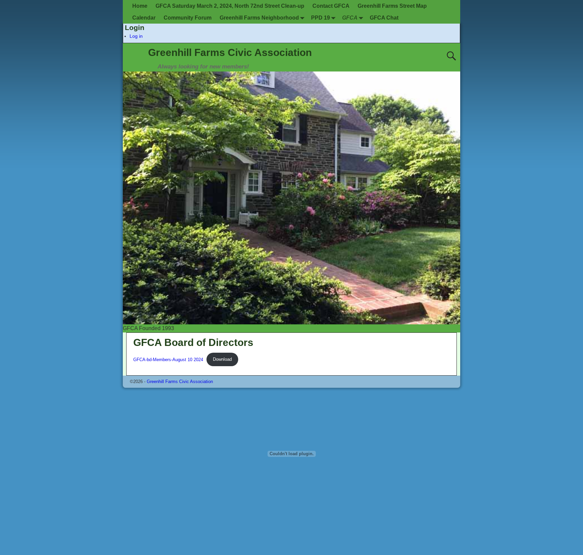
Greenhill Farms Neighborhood (259, 18)
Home (139, 6)
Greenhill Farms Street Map (392, 6)
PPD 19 (320, 18)
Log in (136, 36)
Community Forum (188, 18)
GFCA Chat (384, 18)
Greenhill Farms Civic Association (230, 52)
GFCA (350, 18)
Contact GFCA (331, 6)
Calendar (144, 18)
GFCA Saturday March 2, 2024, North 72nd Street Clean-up (230, 6)
